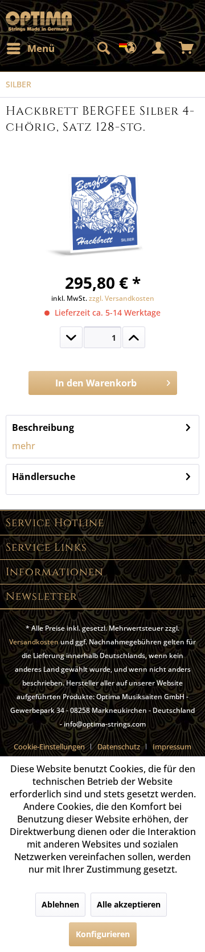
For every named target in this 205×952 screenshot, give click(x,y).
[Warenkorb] (186, 48)
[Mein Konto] (158, 48)
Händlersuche (43, 476)
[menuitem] (30, 48)
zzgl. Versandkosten (121, 298)
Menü (41, 48)
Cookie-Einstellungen (49, 746)
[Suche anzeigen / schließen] (103, 48)
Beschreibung (43, 427)
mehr (23, 445)
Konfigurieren (103, 934)
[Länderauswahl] (131, 48)
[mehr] (133, 337)
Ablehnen (60, 904)
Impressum (172, 746)
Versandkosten (34, 642)
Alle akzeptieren (129, 904)
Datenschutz (118, 746)
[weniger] (71, 337)
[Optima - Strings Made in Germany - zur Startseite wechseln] (39, 21)
